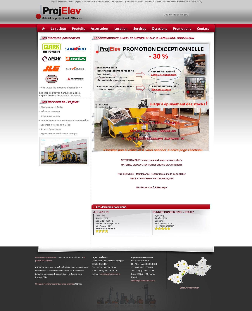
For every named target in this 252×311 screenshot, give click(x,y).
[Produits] (78, 28)
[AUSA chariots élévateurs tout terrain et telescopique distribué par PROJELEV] (76, 60)
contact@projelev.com (110, 274)
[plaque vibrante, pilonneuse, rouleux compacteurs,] (51, 83)
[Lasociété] (58, 28)
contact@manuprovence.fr (143, 280)
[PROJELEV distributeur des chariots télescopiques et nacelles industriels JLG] (51, 72)
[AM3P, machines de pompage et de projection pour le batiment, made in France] (52, 62)
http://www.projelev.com (45, 257)
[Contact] (203, 28)
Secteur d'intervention (189, 288)
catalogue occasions (69, 95)
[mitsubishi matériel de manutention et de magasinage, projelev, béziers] (75, 82)
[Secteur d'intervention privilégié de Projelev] (189, 285)
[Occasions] (159, 28)
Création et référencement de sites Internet (54, 284)
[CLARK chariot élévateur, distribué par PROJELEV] (52, 52)
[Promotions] (182, 28)
